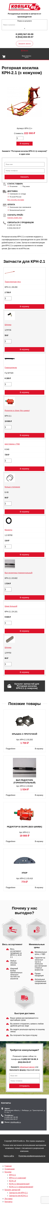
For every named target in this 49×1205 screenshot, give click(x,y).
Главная (8, 1166)
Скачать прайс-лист (14, 218)
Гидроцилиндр (11, 368)
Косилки (8, 1172)
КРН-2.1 (12, 1175)
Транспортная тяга (13, 282)
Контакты (8, 1202)
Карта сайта (9, 1156)
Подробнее (10, 749)
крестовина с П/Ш (12, 444)
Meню (25, 51)
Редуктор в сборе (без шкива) (17, 411)
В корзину (24, 143)
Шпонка (8, 325)
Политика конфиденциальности (31, 1156)
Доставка (8, 1199)
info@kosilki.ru (15, 1122)
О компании (10, 1169)
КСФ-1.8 (12, 1181)
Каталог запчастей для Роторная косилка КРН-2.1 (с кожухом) (26, 686)
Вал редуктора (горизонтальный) (18, 573)
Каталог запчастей (12, 1190)
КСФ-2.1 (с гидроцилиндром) (21, 1187)
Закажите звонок (24, 44)
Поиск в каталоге (24, 21)
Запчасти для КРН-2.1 (18, 1193)
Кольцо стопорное (12, 487)
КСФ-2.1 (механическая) (19, 1184)
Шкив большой (11, 606)
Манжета (8, 530)
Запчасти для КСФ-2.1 (18, 1196)
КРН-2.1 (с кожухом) (17, 1178)
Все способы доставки (15, 200)
